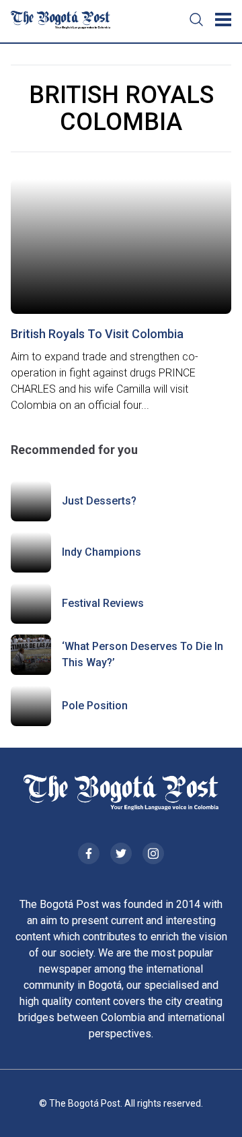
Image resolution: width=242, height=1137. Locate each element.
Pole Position (95, 705)
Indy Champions (101, 552)
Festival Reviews (103, 603)
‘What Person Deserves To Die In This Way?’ (142, 654)
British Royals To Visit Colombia (97, 334)
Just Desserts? (99, 500)
